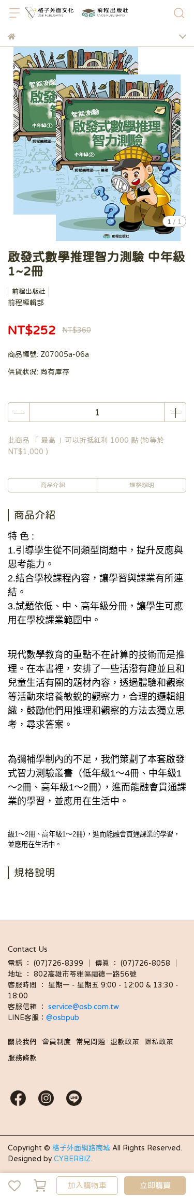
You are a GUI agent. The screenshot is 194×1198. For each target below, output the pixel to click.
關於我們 (22, 1042)
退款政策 (124, 1042)
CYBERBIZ (72, 1159)
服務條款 (22, 1058)
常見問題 (90, 1042)
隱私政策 (158, 1042)
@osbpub (62, 1017)
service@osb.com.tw (84, 1006)
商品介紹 (52, 485)
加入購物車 (87, 1185)
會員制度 (56, 1042)
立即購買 (155, 1185)
